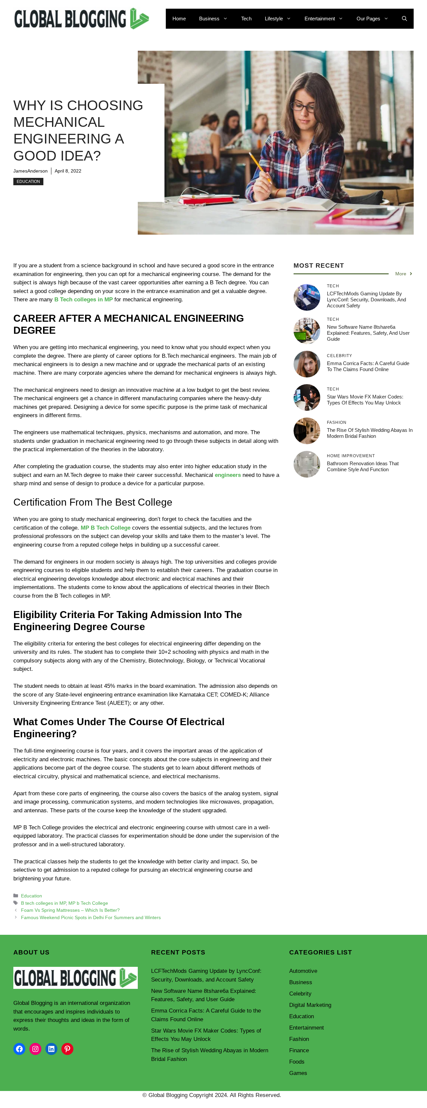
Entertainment (320, 18)
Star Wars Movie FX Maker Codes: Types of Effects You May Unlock (365, 399)
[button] (404, 19)
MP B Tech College (105, 528)
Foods (297, 1062)
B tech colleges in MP (43, 903)
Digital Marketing (310, 1005)
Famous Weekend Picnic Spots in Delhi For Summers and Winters (91, 917)
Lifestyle (274, 18)
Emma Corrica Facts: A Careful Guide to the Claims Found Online (368, 366)
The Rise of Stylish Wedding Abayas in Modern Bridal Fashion (370, 433)
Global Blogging (32, 1003)
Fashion (299, 1039)
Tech (246, 18)
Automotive (303, 971)
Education (28, 181)
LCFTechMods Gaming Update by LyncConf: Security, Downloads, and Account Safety (366, 299)
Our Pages (368, 18)
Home (179, 18)
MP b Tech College (88, 903)
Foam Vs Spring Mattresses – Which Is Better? (70, 910)
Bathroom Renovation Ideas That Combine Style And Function (363, 466)
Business (209, 18)
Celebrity (300, 994)
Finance (299, 1050)
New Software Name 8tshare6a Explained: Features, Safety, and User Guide (368, 333)
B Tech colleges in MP (83, 299)
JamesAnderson (30, 171)
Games (298, 1073)
